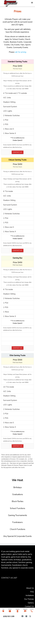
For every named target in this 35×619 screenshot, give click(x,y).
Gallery (31, 602)
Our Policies (29, 599)
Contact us (17, 152)
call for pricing (20, 52)
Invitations (30, 595)
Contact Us (29, 606)
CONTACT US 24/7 (9, 578)
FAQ (32, 591)
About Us (30, 588)
